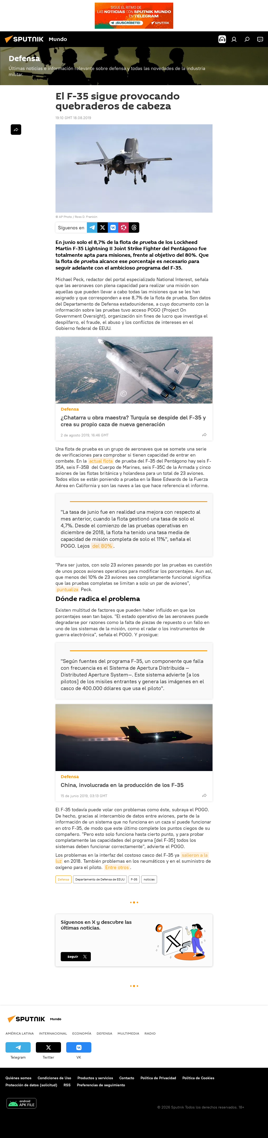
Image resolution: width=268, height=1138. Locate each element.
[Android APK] (21, 1104)
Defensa (70, 409)
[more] (204, 434)
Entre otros (117, 867)
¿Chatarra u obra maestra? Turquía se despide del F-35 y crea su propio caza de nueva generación (133, 421)
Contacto (126, 1078)
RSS (67, 1085)
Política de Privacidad (158, 1078)
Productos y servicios (95, 1078)
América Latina (19, 1033)
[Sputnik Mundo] (26, 43)
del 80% (102, 545)
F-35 (134, 879)
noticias (149, 879)
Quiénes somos (18, 1078)
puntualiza (67, 589)
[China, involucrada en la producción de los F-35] (134, 737)
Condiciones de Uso (54, 1078)
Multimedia (128, 1033)
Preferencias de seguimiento (101, 1085)
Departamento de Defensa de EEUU (100, 879)
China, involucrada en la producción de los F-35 (122, 784)
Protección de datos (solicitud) (31, 1085)
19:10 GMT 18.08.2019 (73, 117)
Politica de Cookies (198, 1078)
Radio (150, 1033)
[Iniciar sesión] (234, 39)
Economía (81, 1033)
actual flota (101, 461)
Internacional (53, 1033)
